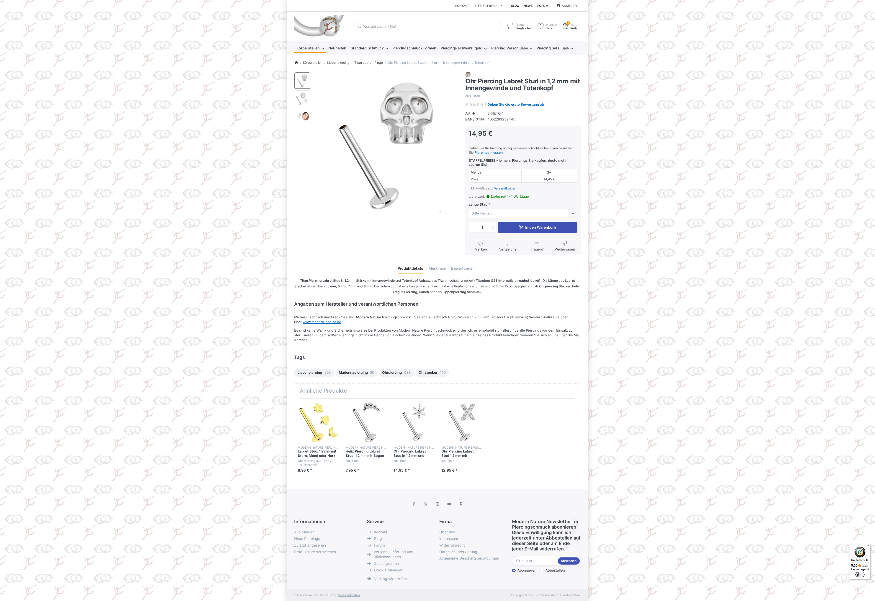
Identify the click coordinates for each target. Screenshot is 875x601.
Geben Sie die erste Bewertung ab (515, 104)
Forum (542, 6)
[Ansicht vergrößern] (386, 144)
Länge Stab (478, 204)
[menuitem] (310, 48)
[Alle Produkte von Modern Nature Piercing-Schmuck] (468, 74)
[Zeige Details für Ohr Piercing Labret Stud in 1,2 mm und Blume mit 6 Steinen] (414, 422)
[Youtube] (449, 504)
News (528, 6)
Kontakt (462, 6)
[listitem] (386, 144)
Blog (515, 6)
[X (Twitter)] (426, 504)
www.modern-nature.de (322, 322)
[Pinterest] (461, 504)
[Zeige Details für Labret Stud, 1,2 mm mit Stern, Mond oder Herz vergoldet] (318, 422)
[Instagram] (437, 504)
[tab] (410, 268)
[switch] (860, 574)
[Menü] (867, 547)
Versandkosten (505, 188)
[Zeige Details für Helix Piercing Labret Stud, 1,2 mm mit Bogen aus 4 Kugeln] (366, 422)
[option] (302, 81)
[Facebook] (414, 504)
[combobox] (427, 26)
